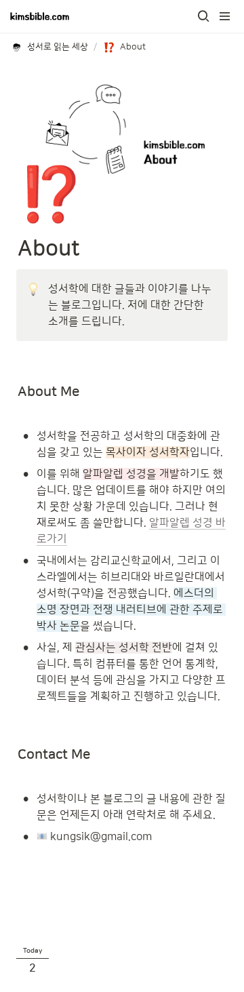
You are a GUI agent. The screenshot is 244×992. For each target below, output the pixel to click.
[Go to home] (39, 16)
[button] (203, 16)
